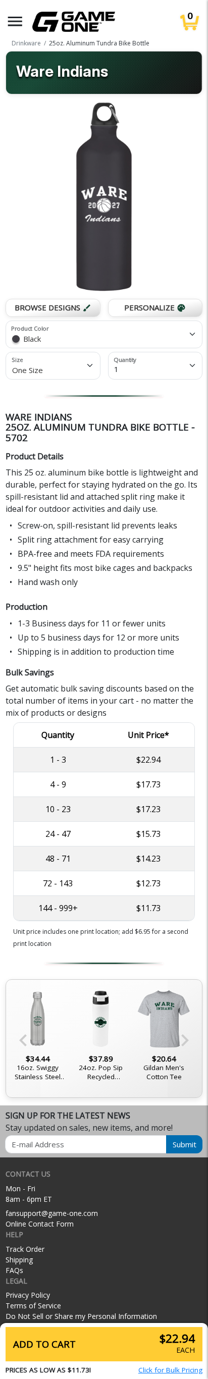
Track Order (25, 1249)
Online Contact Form (40, 1224)
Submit (184, 1144)
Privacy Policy (28, 1295)
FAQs (14, 1270)
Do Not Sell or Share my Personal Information (81, 1316)
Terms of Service (33, 1305)
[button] (15, 21)
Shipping (19, 1259)
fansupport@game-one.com (52, 1213)
